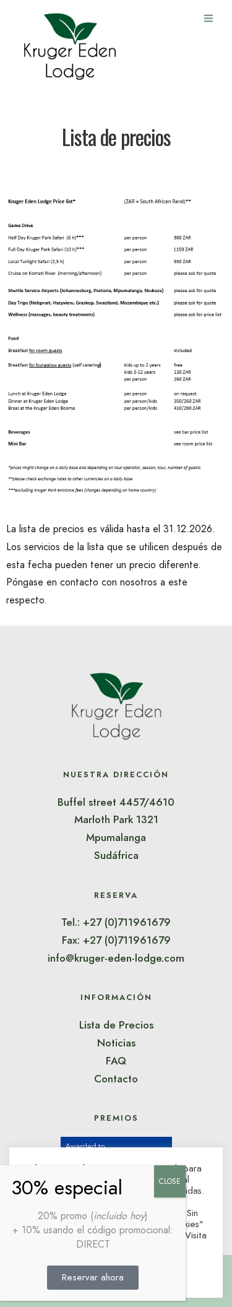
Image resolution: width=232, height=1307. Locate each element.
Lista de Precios (116, 1024)
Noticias (116, 1042)
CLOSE (170, 1181)
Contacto (116, 1078)
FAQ (116, 1060)
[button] (93, 1278)
